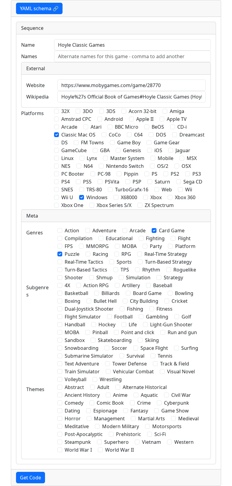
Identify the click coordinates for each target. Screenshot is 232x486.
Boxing (72, 301)
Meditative (77, 426)
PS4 (65, 181)
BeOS (158, 127)
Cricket (180, 301)
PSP (137, 181)
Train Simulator (82, 371)
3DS (110, 111)
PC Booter (72, 174)
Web (167, 189)
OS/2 (162, 166)
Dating (72, 410)
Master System (127, 158)
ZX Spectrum (159, 205)
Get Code (30, 477)
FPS (69, 246)
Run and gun (182, 332)
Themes (35, 389)
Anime (120, 395)
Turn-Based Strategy (168, 262)
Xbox (156, 197)
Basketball (76, 293)
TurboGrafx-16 (131, 189)
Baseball (162, 285)
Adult (103, 387)
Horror (73, 418)
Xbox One (72, 205)
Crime (144, 403)
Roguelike (184, 269)
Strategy (173, 277)
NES (65, 166)
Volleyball (75, 379)
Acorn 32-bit (142, 111)
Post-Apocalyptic (84, 434)
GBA (105, 150)
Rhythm (151, 269)
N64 (88, 166)
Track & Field (174, 363)
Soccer (119, 348)
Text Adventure (82, 363)
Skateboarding (115, 340)
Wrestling (111, 379)
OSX (186, 166)
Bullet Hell (105, 301)
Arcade (69, 127)
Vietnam (151, 442)
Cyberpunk (176, 403)
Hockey (106, 324)
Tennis (165, 356)
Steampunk (78, 442)
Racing (100, 254)
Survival (135, 356)
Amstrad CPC (76, 119)
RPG (126, 254)
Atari (96, 127)
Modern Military (120, 426)
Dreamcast (192, 134)
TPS (125, 269)
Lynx (92, 158)
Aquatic (149, 395)
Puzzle (72, 254)
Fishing (135, 309)
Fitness (164, 309)
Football (123, 316)
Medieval (188, 418)
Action (72, 230)
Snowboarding (81, 348)
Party (156, 246)
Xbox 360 (185, 197)
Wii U (67, 197)
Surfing (189, 348)
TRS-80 (94, 189)
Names (29, 56)
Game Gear (167, 142)
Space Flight (154, 348)
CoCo (115, 134)
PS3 (196, 174)
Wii (188, 189)
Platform (185, 246)
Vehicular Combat (133, 371)
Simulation (138, 277)
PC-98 (104, 174)
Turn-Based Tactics (86, 269)
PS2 (175, 174)
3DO (88, 111)
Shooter (74, 277)
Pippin (131, 174)
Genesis (132, 150)
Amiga (177, 111)
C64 (138, 134)
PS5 (87, 181)
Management (109, 418)
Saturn (162, 181)
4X (67, 285)
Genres (34, 232)
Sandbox (75, 340)
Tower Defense (129, 363)
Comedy (74, 403)
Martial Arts (151, 418)
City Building (144, 301)
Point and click (137, 332)
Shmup (104, 277)
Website (35, 85)
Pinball (100, 332)
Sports (124, 262)
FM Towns (92, 142)
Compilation (78, 238)
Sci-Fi (160, 434)
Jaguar (183, 150)
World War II (119, 450)
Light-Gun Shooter (171, 324)
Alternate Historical (145, 387)
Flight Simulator (83, 316)
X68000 (129, 197)
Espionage (105, 410)
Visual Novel (181, 371)
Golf (186, 316)
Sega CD (192, 181)
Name (28, 45)
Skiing (152, 340)
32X (65, 111)
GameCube (74, 150)
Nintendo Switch (125, 166)
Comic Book (110, 403)
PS (154, 174)
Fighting (155, 238)
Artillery (131, 285)
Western (184, 442)
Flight (184, 238)
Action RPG (96, 285)
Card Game (172, 230)
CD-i (182, 127)
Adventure (104, 230)
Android (114, 119)
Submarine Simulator (89, 356)
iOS (158, 150)
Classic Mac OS (78, 134)
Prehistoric (128, 434)
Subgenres (37, 291)
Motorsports (167, 426)
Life (133, 324)
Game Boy (128, 142)
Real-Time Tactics (84, 262)
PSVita (112, 181)
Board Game (147, 293)
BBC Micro (126, 127)
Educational (119, 238)
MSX (192, 158)
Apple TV (177, 119)
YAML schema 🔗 (39, 8)
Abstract (74, 387)
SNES (67, 189)
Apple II (144, 119)
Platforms (32, 113)
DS (64, 142)
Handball (75, 324)
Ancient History (82, 395)
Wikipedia (37, 96)
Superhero (116, 442)
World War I (78, 450)
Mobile (165, 158)
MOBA (129, 246)
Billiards (111, 293)
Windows (97, 197)
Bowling (184, 293)
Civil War (181, 395)
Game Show (175, 410)
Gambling (157, 316)
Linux (67, 158)
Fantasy (139, 410)
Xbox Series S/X (114, 205)
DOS (161, 134)
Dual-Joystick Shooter (89, 309)
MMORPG (97, 246)
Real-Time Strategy (165, 254)
